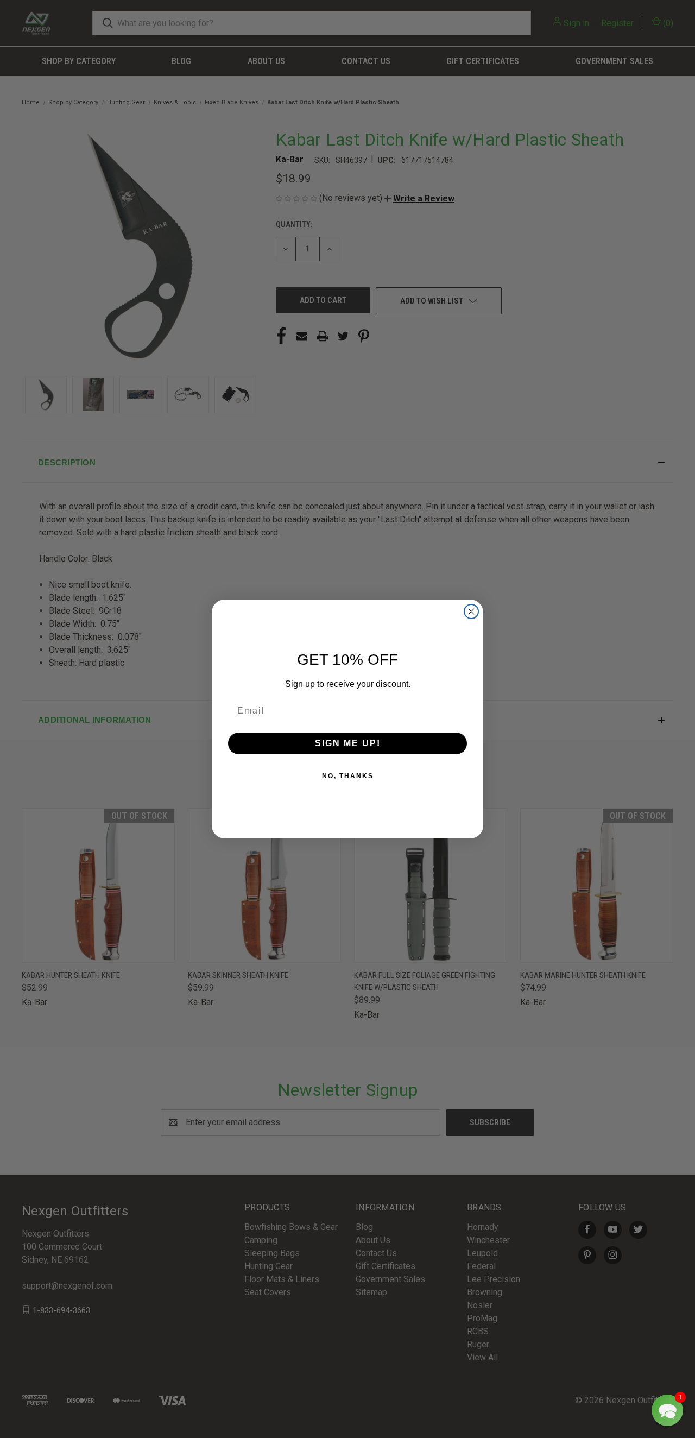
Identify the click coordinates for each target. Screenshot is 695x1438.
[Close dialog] (471, 611)
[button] (667, 1410)
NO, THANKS (348, 776)
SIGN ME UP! (348, 743)
